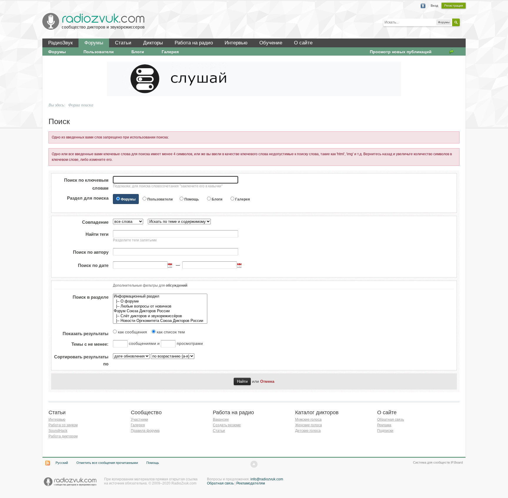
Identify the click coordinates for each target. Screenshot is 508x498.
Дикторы (153, 43)
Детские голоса (308, 431)
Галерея (170, 51)
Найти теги (97, 234)
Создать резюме (227, 425)
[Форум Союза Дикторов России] (160, 311)
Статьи (123, 43)
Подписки (385, 431)
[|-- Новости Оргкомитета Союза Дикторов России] (160, 320)
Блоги (137, 51)
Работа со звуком (63, 425)
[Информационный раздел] (160, 296)
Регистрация (453, 5)
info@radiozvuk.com (266, 479)
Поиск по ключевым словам (86, 184)
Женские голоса (308, 425)
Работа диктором (63, 436)
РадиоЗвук (60, 43)
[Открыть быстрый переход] (451, 52)
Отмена (267, 382)
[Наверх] (254, 464)
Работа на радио (194, 43)
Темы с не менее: (89, 344)
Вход (434, 5)
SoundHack (58, 431)
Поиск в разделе (90, 297)
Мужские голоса (308, 419)
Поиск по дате (93, 265)
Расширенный (463, 22)
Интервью (236, 43)
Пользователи (98, 51)
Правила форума (145, 431)
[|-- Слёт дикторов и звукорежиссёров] (160, 316)
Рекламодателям (250, 483)
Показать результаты (85, 333)
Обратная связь (390, 419)
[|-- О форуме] (160, 301)
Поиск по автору (90, 252)
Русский (62, 462)
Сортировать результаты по (81, 360)
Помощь (191, 199)
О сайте (303, 43)
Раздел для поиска (87, 197)
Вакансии (221, 419)
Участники (139, 419)
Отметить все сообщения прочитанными (107, 462)
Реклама (384, 425)
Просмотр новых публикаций (401, 51)
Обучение (270, 43)
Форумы (93, 43)
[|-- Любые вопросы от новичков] (160, 306)
